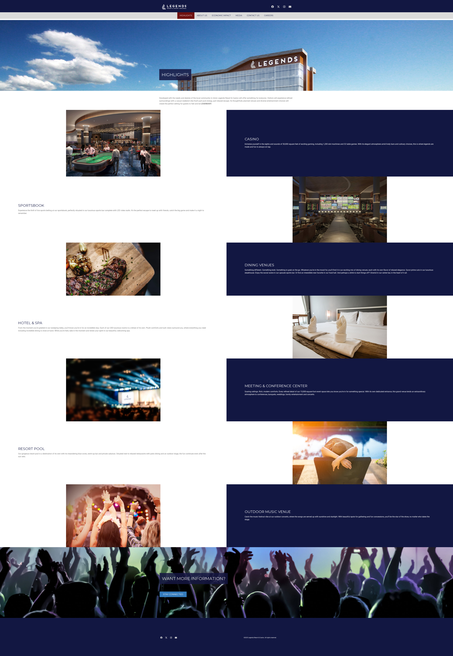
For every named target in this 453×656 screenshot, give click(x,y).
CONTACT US (253, 15)
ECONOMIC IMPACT (221, 15)
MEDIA (239, 15)
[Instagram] (284, 6)
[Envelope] (290, 6)
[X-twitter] (278, 6)
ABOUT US (202, 15)
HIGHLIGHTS (186, 15)
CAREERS (268, 15)
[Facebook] (272, 6)
